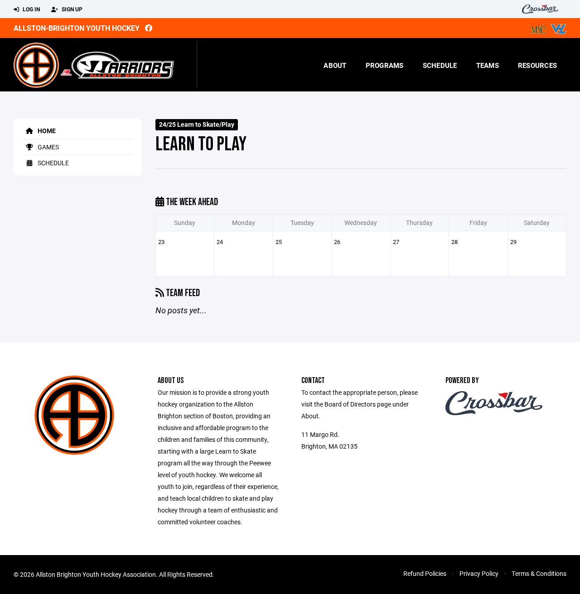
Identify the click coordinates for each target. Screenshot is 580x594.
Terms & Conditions (539, 573)
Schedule (440, 65)
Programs (385, 65)
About (335, 65)
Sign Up (71, 9)
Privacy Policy (478, 573)
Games (47, 147)
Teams (487, 65)
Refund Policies (424, 573)
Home (46, 130)
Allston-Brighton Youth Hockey (77, 28)
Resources (537, 65)
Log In (30, 9)
